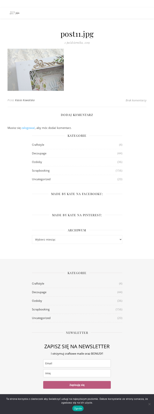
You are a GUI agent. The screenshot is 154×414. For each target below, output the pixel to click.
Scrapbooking (41, 170)
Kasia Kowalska (25, 100)
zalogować (28, 128)
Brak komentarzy (136, 100)
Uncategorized (41, 179)
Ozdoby (37, 162)
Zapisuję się (77, 385)
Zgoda (78, 408)
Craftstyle (38, 144)
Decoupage (39, 153)
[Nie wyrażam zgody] (149, 404)
